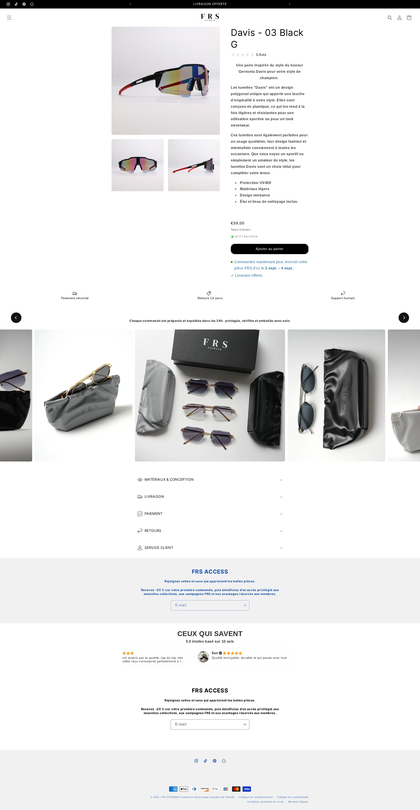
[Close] (270, 379)
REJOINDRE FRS (210, 429)
